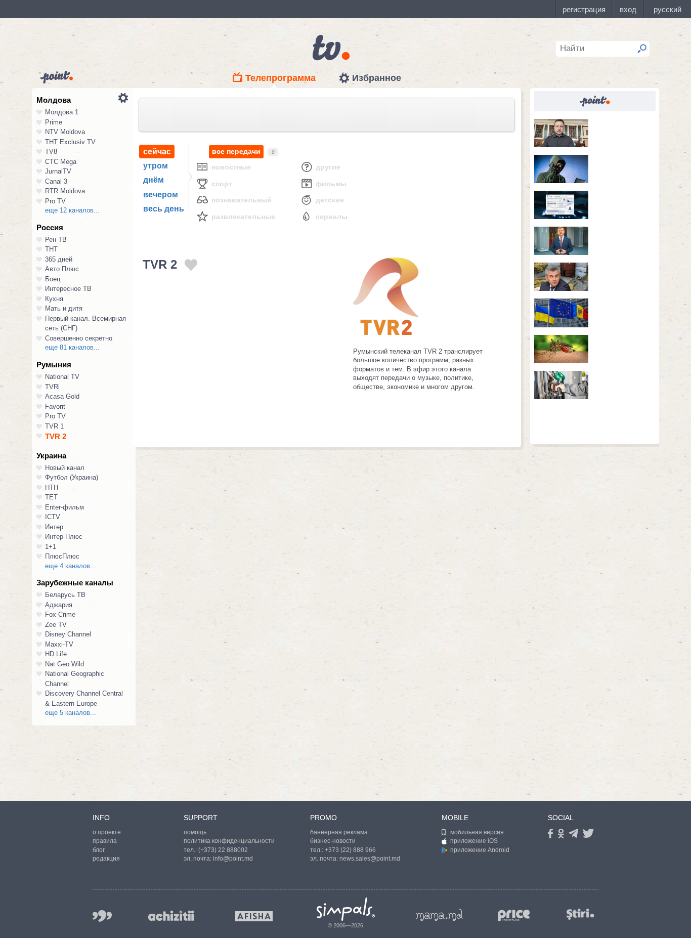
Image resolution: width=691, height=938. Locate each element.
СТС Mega (60, 161)
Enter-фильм (64, 507)
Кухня (54, 299)
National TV (62, 376)
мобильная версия (477, 832)
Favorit (55, 406)
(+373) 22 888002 (223, 850)
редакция (106, 858)
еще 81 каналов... (72, 347)
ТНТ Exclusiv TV (70, 142)
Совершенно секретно (78, 338)
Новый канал (64, 468)
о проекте (107, 832)
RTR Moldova (65, 191)
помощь (195, 832)
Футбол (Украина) (71, 477)
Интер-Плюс (63, 536)
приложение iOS (474, 840)
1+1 (50, 546)
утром (155, 165)
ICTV (52, 517)
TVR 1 (54, 426)
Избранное (376, 78)
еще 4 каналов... (70, 566)
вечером (160, 194)
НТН (51, 487)
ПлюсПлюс (62, 556)
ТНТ (51, 249)
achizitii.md (171, 915)
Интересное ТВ (68, 288)
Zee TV (56, 624)
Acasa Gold (62, 396)
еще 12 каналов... (72, 210)
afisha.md (254, 916)
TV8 (51, 151)
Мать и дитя (63, 308)
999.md (102, 916)
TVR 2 (55, 436)
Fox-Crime (60, 614)
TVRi (52, 387)
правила (105, 840)
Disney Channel (68, 634)
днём (153, 180)
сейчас (157, 151)
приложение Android (479, 850)
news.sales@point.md (369, 858)
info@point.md (233, 858)
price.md (514, 915)
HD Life (56, 654)
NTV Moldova (65, 132)
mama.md (439, 915)
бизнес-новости (333, 840)
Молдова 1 (61, 112)
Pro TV (55, 201)
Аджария (58, 605)
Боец (52, 279)
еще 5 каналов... (70, 712)
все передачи (236, 151)
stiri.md (580, 914)
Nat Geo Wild (64, 664)
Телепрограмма (280, 78)
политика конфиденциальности (229, 840)
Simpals (346, 909)
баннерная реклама (339, 832)
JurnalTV (58, 171)
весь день (163, 208)
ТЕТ (51, 497)
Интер (54, 527)
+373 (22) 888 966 (350, 850)
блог (99, 850)
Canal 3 (56, 181)
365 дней (58, 259)
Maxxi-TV (59, 644)
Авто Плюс (62, 269)
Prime (53, 122)
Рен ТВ (56, 239)
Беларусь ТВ (65, 595)
